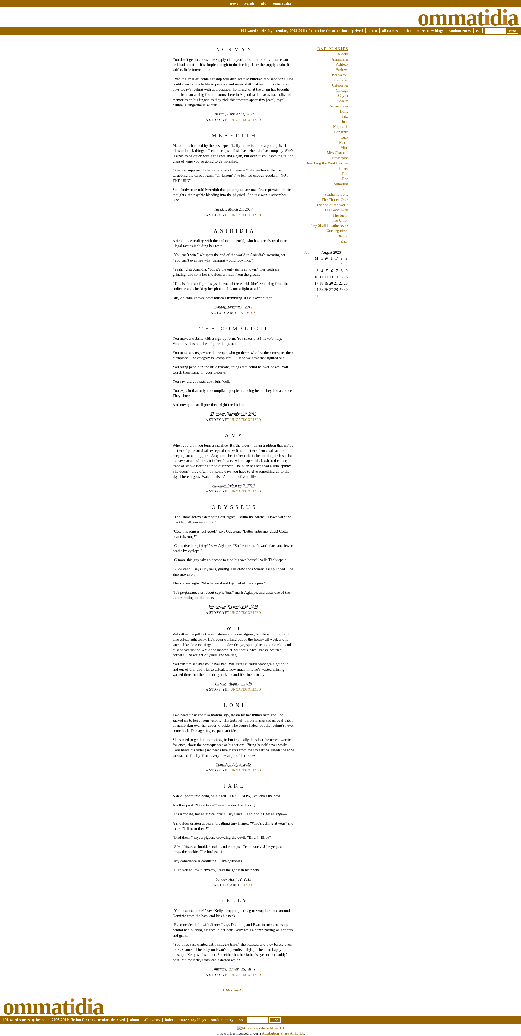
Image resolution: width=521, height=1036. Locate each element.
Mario (343, 142)
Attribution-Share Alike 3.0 (283, 1033)
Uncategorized (245, 120)
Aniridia (235, 231)
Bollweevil (340, 75)
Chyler (343, 95)
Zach (344, 241)
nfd (263, 3)
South (343, 189)
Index (406, 30)
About (372, 30)
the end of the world (332, 205)
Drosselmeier (338, 106)
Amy (234, 435)
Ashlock (342, 64)
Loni (235, 705)
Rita (345, 173)
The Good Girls (336, 210)
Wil (234, 628)
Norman (234, 49)
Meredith (235, 135)
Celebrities (340, 85)
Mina (344, 147)
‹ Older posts (232, 990)
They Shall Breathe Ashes (328, 225)
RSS (478, 30)
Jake (235, 786)
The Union (340, 220)
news (234, 3)
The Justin (340, 215)
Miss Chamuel (337, 153)
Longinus (341, 132)
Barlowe (342, 70)
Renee (343, 168)
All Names (390, 30)
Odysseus (235, 507)
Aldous (248, 312)
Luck (344, 137)
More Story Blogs (429, 30)
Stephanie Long (336, 194)
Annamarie (340, 59)
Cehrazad (341, 80)
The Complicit (234, 328)
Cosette (342, 101)
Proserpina (340, 158)
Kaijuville (340, 127)
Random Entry (459, 30)
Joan (345, 121)
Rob (345, 179)
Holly (344, 111)
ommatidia (282, 3)
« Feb (305, 252)
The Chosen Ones (335, 200)
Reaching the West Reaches (327, 163)
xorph (249, 3)
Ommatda (468, 17)
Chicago (342, 90)
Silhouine (341, 184)
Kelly (234, 901)
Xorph (343, 236)
